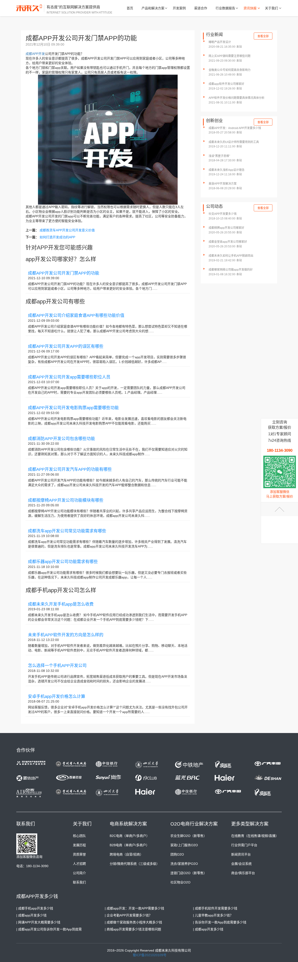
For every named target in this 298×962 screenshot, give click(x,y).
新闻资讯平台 (241, 854)
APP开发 (38, 54)
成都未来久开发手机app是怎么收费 (61, 604)
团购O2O (177, 854)
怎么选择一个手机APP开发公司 (57, 665)
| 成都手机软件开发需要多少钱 (215, 908)
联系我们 (79, 882)
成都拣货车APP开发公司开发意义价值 (67, 230)
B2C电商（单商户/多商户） (129, 836)
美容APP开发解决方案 (223, 183)
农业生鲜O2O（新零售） (188, 836)
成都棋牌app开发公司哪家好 (226, 227)
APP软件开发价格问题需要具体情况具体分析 (236, 98)
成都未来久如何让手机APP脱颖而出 (231, 255)
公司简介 (79, 873)
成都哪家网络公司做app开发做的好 (231, 269)
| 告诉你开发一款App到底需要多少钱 (219, 922)
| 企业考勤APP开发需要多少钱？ (128, 915)
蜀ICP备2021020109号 (149, 955)
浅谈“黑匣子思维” (219, 156)
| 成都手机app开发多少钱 (34, 908)
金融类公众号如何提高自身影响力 (230, 70)
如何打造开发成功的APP (57, 237)
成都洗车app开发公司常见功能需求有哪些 (67, 531)
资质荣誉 (79, 854)
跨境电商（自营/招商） (126, 854)
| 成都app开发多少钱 (31, 915)
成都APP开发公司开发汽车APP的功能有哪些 (70, 469)
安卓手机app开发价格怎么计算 (56, 696)
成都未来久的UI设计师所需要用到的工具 (234, 142)
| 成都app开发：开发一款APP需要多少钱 (134, 908)
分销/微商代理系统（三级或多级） (134, 864)
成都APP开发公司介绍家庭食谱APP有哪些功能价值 (76, 315)
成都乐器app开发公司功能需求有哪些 (63, 561)
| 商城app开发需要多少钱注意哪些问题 (133, 929)
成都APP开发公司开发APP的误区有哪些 (65, 346)
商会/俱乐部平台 (243, 873)
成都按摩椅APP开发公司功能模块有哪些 (65, 500)
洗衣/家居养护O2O (184, 864)
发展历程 (79, 845)
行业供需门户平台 (244, 845)
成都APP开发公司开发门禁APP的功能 (63, 273)
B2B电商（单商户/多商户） (129, 845)
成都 (29, 54)
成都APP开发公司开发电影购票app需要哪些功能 (73, 407)
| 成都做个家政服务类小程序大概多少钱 (133, 922)
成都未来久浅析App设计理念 (226, 170)
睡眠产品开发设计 (220, 42)
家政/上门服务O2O (184, 845)
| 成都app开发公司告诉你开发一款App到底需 (49, 929)
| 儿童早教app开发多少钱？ (213, 915)
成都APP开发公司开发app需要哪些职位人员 (69, 377)
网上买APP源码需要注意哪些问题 (230, 56)
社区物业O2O (180, 882)
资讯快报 (250, 8)
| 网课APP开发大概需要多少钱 (38, 922)
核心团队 (79, 836)
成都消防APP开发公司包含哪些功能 (61, 438)
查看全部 (263, 36)
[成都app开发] (30, 8)
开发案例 (179, 8)
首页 (130, 8)
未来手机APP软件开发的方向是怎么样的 (65, 635)
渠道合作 (200, 8)
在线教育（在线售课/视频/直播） (255, 836)
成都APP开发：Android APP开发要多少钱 (235, 128)
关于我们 (271, 8)
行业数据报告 (225, 8)
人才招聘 (79, 864)
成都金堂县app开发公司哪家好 (228, 241)
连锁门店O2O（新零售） (188, 873)
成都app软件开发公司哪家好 (226, 84)
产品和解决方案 (153, 8)
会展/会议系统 (241, 864)
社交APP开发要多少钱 (223, 214)
